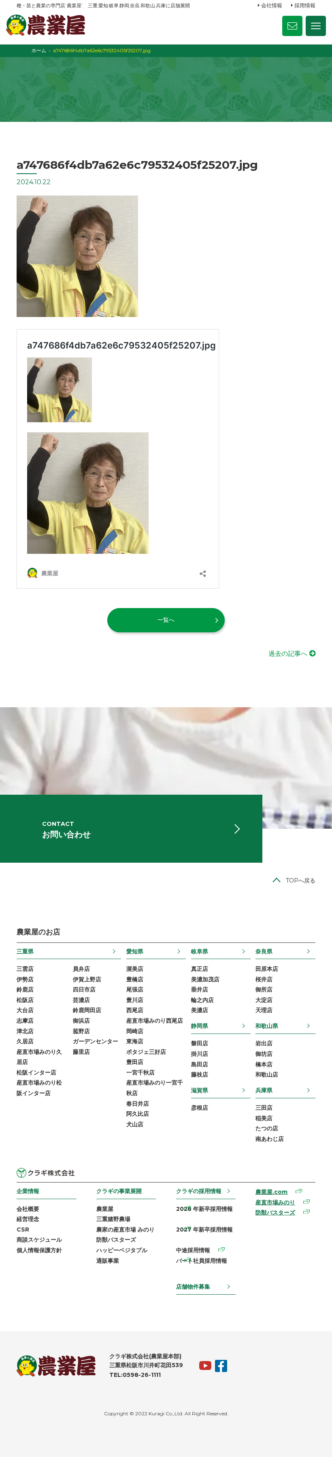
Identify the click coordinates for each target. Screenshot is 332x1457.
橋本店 (263, 1064)
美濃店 (199, 1010)
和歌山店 (266, 1074)
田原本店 (266, 968)
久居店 (25, 1041)
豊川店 (134, 1000)
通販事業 (107, 1260)
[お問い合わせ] (292, 26)
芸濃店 (81, 1000)
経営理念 (28, 1219)
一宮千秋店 (140, 1072)
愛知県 (134, 951)
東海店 (134, 1041)
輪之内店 (202, 1000)
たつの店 (266, 1128)
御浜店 (81, 1020)
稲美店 (263, 1118)
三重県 (25, 951)
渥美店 (134, 968)
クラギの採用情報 (198, 1191)
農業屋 (104, 1208)
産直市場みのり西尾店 (154, 1020)
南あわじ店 (269, 1138)
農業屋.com (271, 1191)
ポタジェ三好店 (146, 1051)
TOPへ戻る (300, 880)
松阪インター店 (36, 1072)
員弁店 (81, 968)
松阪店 (25, 1000)
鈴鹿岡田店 (87, 1010)
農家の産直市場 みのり (125, 1229)
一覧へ (166, 619)
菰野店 (81, 1031)
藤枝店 (199, 1074)
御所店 (263, 989)
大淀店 (263, 1000)
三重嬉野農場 (113, 1219)
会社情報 (271, 5)
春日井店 (137, 1103)
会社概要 (28, 1208)
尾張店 (134, 989)
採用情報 (304, 5)
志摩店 (25, 1020)
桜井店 (263, 979)
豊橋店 (134, 979)
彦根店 (199, 1107)
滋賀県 (199, 1090)
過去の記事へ (287, 653)
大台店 (25, 1010)
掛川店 (199, 1053)
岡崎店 (134, 1031)
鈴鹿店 (25, 989)
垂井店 (199, 989)
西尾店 (134, 1010)
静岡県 (199, 1025)
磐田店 (199, 1043)
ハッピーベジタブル (121, 1250)
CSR (23, 1229)
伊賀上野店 (87, 979)
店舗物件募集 (193, 1286)
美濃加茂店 (205, 979)
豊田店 (134, 1062)
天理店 (263, 1010)
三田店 (263, 1107)
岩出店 (263, 1043)
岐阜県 (199, 951)
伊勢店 (25, 979)
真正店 (199, 968)
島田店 (199, 1064)
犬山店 (134, 1124)
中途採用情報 (193, 1250)
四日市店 (84, 989)
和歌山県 (266, 1025)
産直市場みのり (275, 1202)
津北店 (25, 1031)
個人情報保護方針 (39, 1250)
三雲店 (25, 968)
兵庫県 (263, 1090)
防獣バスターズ (116, 1239)
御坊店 (263, 1053)
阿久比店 (137, 1113)
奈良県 (263, 951)
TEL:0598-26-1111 (135, 1374)
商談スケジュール (39, 1239)
